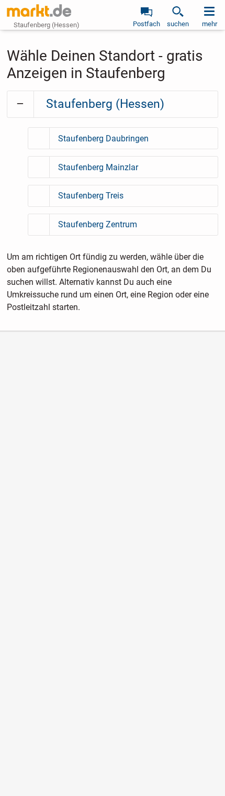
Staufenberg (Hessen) (105, 104)
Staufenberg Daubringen (103, 138)
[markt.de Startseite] (39, 10)
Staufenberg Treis (90, 196)
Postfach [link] (146, 24)
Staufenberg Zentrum (97, 224)
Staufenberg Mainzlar (98, 167)
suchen (178, 24)
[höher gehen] (20, 104)
